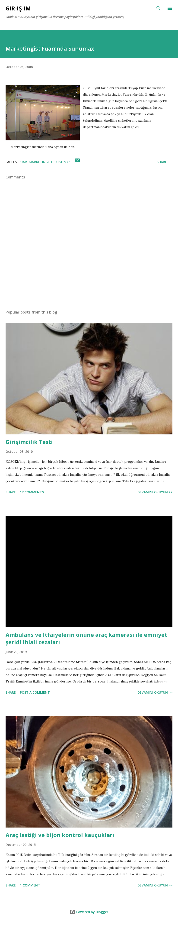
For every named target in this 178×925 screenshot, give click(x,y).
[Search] (158, 8)
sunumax (62, 162)
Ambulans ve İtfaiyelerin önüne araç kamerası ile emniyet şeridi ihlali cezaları (86, 638)
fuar (23, 162)
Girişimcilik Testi (29, 442)
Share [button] (162, 162)
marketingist (41, 162)
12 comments (32, 492)
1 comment (30, 885)
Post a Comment (35, 692)
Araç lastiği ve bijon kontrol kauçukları (60, 835)
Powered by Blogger (91, 912)
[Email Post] (77, 162)
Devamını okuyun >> (154, 492)
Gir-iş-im (18, 8)
